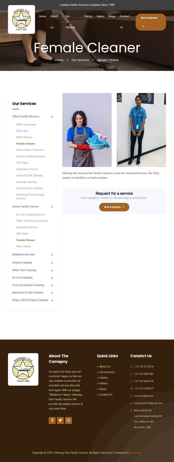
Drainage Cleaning (26, 182)
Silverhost (136, 453)
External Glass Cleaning (29, 188)
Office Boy (22, 131)
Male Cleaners (24, 137)
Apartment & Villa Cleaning (27, 293)
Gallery (100, 16)
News (103, 389)
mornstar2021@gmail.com (148, 403)
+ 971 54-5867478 (143, 381)
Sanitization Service (27, 169)
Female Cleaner (25, 144)
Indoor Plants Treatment (30, 150)
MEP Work (22, 163)
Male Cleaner (23, 246)
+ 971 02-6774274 (144, 366)
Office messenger (26, 124)
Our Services (70, 22)
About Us (54, 22)
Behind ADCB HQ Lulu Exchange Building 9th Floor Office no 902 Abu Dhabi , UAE (148, 419)
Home (42, 16)
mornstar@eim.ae (143, 396)
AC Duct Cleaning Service (30, 156)
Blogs (112, 16)
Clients (88, 16)
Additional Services (23, 255)
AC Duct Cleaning (22, 278)
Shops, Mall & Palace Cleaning (30, 300)
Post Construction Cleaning (28, 285)
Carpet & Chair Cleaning (29, 175)
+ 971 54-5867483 (143, 374)
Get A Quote (112, 207)
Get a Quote (149, 18)
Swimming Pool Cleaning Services (30, 196)
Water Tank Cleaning (24, 270)
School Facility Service (25, 207)
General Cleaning (22, 263)
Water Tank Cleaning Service (32, 221)
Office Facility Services (25, 116)
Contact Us (125, 22)
